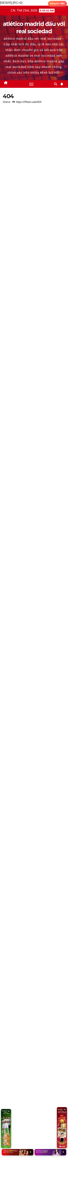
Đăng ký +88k (57, 3)
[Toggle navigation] (31, 84)
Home (6, 101)
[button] (55, 84)
